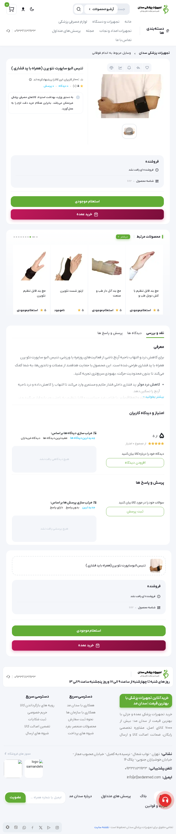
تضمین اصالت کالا (37, 726)
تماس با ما (124, 40)
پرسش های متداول (66, 31)
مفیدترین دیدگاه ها (55, 438)
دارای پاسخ (56, 507)
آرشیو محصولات (103, 9)
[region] (88, 54)
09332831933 (25, 31)
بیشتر (124, 237)
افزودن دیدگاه (135, 462)
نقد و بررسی (155, 333)
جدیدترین (88, 507)
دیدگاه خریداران (31, 438)
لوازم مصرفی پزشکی (72, 21)
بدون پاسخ (73, 507)
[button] (37, 237)
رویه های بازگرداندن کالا (37, 705)
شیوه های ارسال (37, 733)
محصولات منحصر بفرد (80, 726)
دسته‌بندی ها (155, 31)
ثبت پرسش (135, 511)
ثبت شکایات (37, 719)
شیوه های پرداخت (81, 733)
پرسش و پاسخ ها (110, 333)
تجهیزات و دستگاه (105, 21)
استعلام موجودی (87, 201)
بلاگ (143, 796)
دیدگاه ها (134, 333)
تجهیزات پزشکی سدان (154, 53)
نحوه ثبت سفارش (80, 719)
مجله (90, 31)
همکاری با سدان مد (80, 705)
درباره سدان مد (80, 796)
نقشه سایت (101, 827)
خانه (128, 21)
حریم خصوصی (37, 712)
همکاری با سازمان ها (81, 712)
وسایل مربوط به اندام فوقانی (111, 53)
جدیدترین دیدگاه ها (82, 438)
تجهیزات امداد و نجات (115, 31)
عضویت (15, 797)
